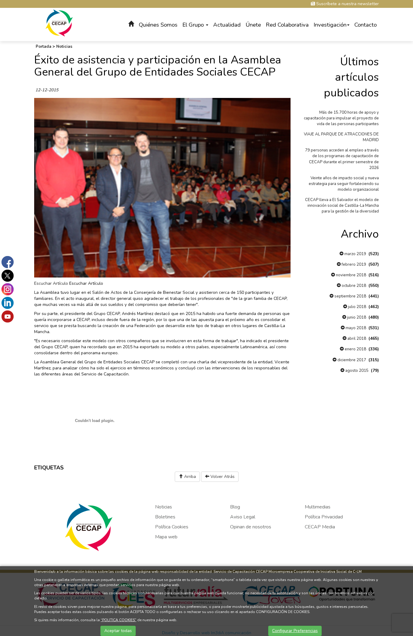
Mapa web (166, 537)
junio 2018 (356, 317)
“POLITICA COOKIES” (118, 620)
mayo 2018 (355, 328)
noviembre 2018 (350, 275)
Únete (253, 25)
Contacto (365, 25)
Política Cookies (171, 527)
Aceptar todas (118, 631)
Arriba (189, 476)
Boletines (165, 517)
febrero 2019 (353, 264)
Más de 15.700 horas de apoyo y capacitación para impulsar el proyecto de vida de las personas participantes (341, 118)
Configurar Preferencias (295, 631)
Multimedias (317, 507)
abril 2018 (356, 338)
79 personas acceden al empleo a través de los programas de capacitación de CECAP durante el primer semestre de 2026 (342, 159)
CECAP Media (320, 527)
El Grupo (193, 25)
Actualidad (227, 25)
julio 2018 (356, 307)
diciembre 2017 (351, 360)
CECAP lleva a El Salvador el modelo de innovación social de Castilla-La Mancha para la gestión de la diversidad (342, 205)
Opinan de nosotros (250, 527)
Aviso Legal (242, 517)
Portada (43, 46)
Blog (235, 507)
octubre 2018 (353, 285)
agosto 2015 (356, 370)
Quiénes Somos (158, 25)
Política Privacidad (324, 517)
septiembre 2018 (349, 296)
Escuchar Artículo (51, 283)
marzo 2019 (354, 254)
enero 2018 (355, 349)
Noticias (64, 46)
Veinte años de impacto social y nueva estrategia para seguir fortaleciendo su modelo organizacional (344, 183)
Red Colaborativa (287, 25)
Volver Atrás (222, 476)
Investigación (330, 25)
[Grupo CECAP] (59, 22)
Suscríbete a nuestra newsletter (347, 4)
